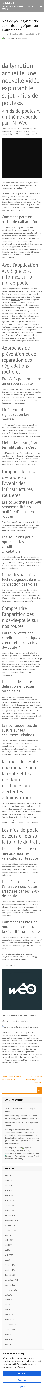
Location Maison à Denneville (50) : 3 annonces (20, 1109)
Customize (22, 1380)
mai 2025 (9, 1250)
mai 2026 (9, 1190)
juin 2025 (8, 1245)
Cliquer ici (23, 959)
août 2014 (9, 1344)
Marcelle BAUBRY (16, 34)
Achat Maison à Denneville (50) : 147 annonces (33, 1079)
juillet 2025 (10, 1240)
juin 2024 (8, 1304)
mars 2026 (9, 1200)
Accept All (22, 1373)
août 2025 (9, 1235)
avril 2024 (9, 1314)
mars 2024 (9, 1319)
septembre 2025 (11, 1230)
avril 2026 (9, 1195)
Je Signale (15, 299)
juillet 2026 (10, 1180)
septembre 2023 (11, 1324)
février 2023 (10, 1329)
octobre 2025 (10, 1225)
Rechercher (39, 1090)
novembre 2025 (11, 1220)
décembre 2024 (11, 1275)
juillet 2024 (10, 1299)
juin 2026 (8, 1185)
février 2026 (10, 1205)
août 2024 (9, 1295)
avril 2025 (9, 1255)
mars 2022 (9, 1334)
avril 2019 (9, 1339)
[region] (22, 1371)
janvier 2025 (10, 1270)
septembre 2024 (11, 1290)
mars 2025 (9, 1260)
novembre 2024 (11, 1280)
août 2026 (9, 1175)
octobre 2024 (10, 1285)
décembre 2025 (11, 1215)
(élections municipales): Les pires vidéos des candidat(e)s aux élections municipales (22, 1117)
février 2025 (10, 1265)
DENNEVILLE (10, 3)
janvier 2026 (10, 1210)
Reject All (22, 1387)
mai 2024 (9, 1309)
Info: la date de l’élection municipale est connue (21, 1124)
